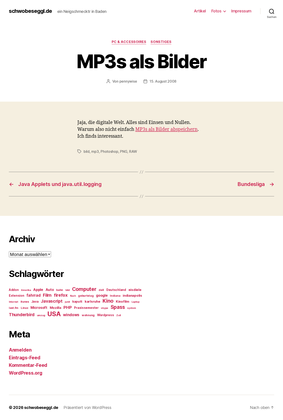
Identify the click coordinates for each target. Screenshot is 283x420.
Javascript (51, 301)
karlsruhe (92, 302)
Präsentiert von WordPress (87, 407)
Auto (50, 290)
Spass (118, 307)
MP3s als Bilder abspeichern (166, 129)
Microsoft (39, 308)
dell (101, 290)
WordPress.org (25, 373)
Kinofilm (122, 302)
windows (71, 315)
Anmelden (20, 350)
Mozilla (55, 308)
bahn (59, 290)
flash (73, 295)
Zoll (118, 315)
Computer (84, 289)
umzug (41, 315)
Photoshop (109, 151)
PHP (67, 307)
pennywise (128, 81)
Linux (24, 308)
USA (54, 314)
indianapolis (132, 296)
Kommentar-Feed (28, 365)
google (101, 295)
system (131, 308)
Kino (108, 301)
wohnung (88, 315)
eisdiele (135, 290)
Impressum (241, 11)
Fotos (216, 11)
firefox (61, 295)
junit (67, 301)
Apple (38, 290)
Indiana (115, 295)
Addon (14, 290)
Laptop (135, 301)
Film (47, 295)
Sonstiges (161, 42)
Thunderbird (21, 314)
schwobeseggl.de (30, 11)
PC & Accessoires (129, 42)
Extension (16, 295)
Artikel (200, 11)
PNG (123, 151)
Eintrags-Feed (24, 357)
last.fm (13, 308)
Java (35, 301)
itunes (25, 301)
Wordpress (105, 315)
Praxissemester (86, 308)
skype (104, 308)
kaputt (77, 301)
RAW (133, 151)
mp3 (95, 151)
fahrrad (33, 295)
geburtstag (86, 295)
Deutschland (116, 290)
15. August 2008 (162, 81)
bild (87, 151)
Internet (13, 301)
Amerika (26, 290)
